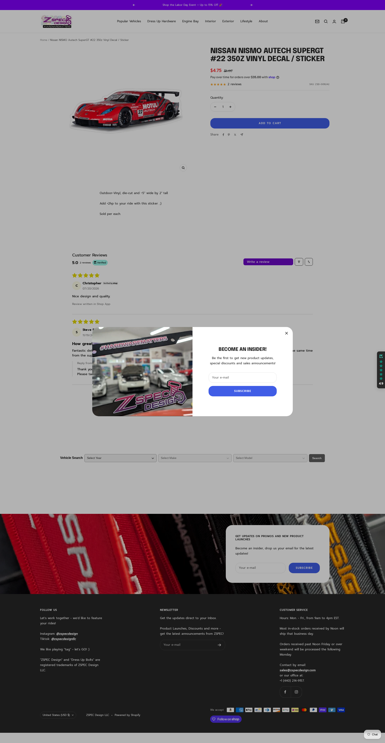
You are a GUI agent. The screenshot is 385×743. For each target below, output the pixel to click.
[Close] (286, 333)
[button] (381, 369)
